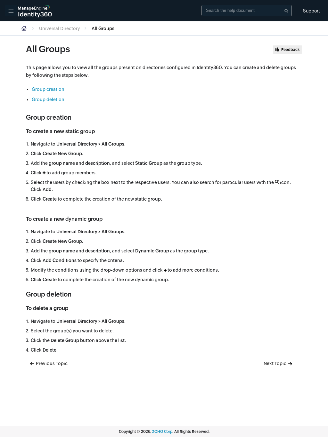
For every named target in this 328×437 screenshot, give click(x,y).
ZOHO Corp (162, 431)
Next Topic (275, 363)
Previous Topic (51, 363)
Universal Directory (59, 28)
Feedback (290, 49)
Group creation (48, 89)
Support (311, 10)
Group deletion (48, 99)
